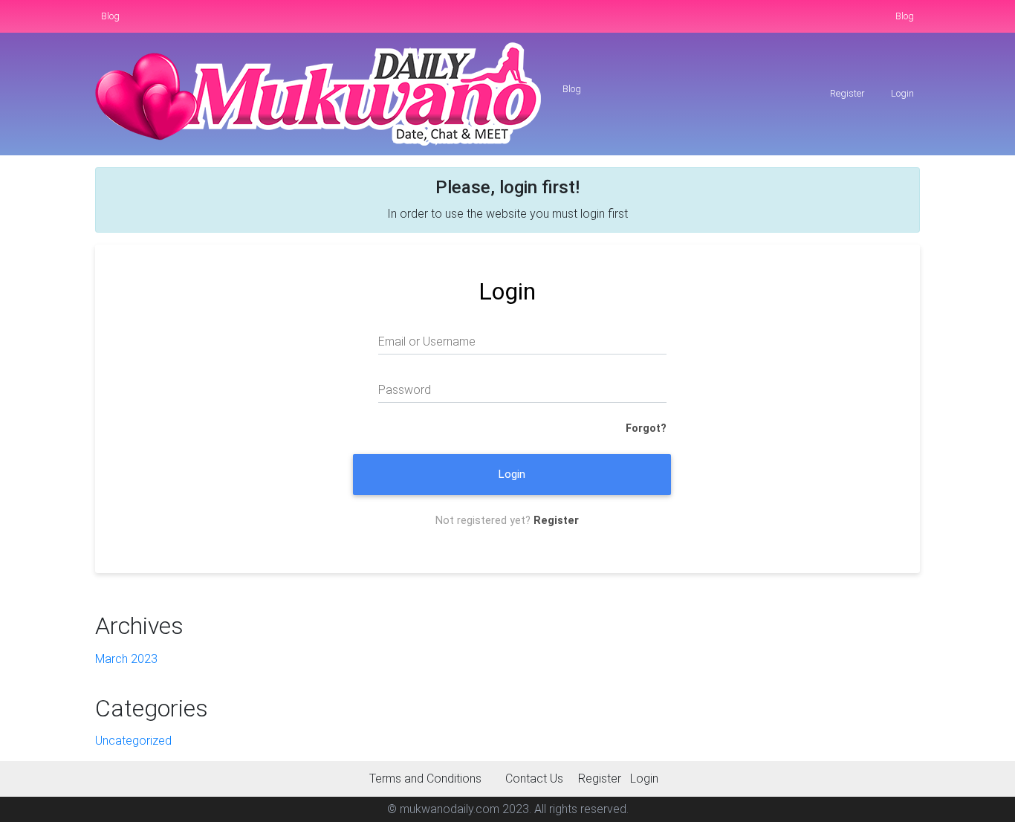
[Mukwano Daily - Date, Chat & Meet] (318, 94)
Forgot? (646, 428)
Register (846, 93)
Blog (110, 16)
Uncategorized (133, 741)
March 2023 (126, 659)
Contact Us (534, 778)
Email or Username (427, 341)
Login (901, 93)
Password (404, 390)
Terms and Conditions (425, 778)
